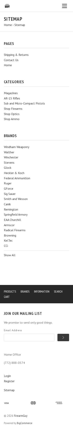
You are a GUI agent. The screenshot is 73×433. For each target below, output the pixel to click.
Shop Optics (11, 114)
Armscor (9, 225)
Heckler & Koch (14, 173)
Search (58, 291)
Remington (11, 209)
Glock (7, 168)
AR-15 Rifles (12, 98)
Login (7, 376)
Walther (9, 152)
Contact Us (11, 60)
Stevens (9, 162)
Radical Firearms (15, 230)
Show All (9, 255)
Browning (10, 235)
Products (10, 291)
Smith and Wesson (16, 199)
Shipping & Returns (16, 55)
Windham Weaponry (16, 147)
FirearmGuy (20, 416)
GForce (8, 188)
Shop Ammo (11, 119)
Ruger (7, 183)
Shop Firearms (13, 109)
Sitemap (9, 390)
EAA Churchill (12, 220)
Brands (25, 291)
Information (41, 291)
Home (8, 65)
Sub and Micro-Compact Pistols (24, 103)
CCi (6, 246)
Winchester (11, 157)
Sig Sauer (10, 194)
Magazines (11, 93)
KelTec (8, 240)
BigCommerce (24, 423)
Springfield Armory (15, 214)
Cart (7, 297)
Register (9, 381)
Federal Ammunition (17, 178)
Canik (7, 204)
